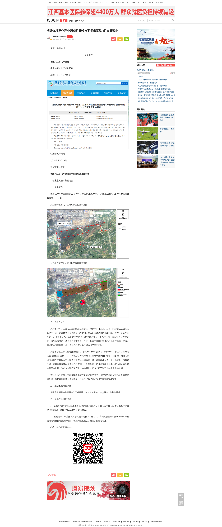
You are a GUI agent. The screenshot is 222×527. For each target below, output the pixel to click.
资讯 (55, 2)
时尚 (96, 2)
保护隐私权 (117, 522)
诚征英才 (107, 522)
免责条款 (126, 522)
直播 (66, 2)
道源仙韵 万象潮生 (145, 70)
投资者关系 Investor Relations (82, 522)
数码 (144, 2)
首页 (49, 2)
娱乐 (85, 2)
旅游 (128, 2)
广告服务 (98, 522)
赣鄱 (77, 21)
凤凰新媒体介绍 (64, 522)
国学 (139, 2)
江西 (71, 21)
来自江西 (64, 39)
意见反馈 (135, 522)
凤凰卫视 (73, 2)
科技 (112, 2)
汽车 (101, 2)
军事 (117, 2)
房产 (106, 2)
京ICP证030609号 (156, 522)
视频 (60, 2)
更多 (150, 2)
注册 (157, 2)
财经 (79, 2)
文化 (123, 2)
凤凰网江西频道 (59, 36)
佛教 (133, 2)
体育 (90, 2)
